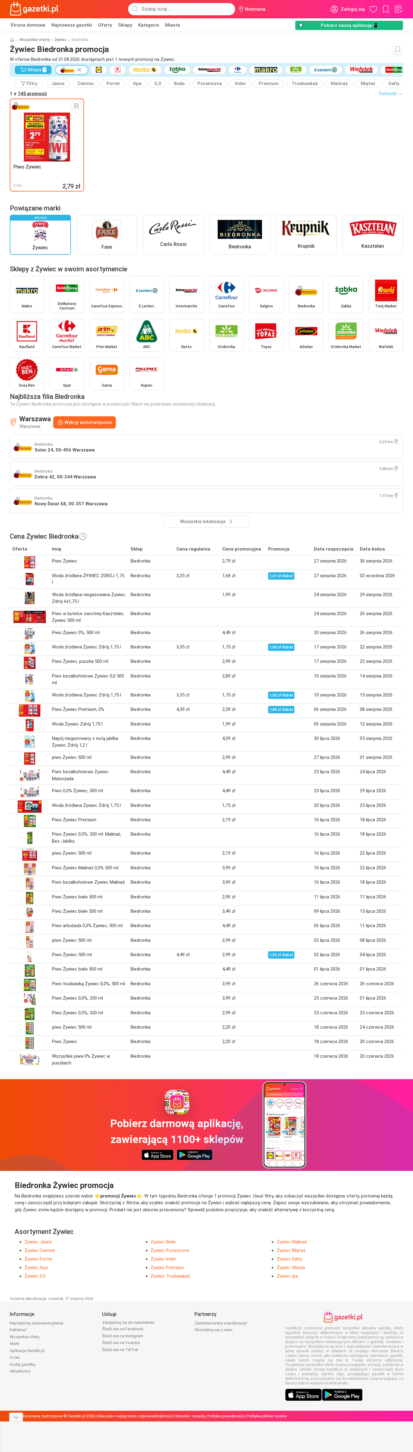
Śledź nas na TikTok (120, 1349)
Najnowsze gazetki (71, 25)
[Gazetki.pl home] (35, 9)
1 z (28, 93)
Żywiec (61, 40)
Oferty (105, 25)
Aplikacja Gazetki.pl (27, 1350)
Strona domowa (27, 25)
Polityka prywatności (226, 1416)
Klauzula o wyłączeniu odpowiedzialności (135, 1416)
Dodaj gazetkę (22, 1364)
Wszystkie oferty (35, 40)
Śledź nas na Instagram (122, 1336)
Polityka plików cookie (266, 1416)
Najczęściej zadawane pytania (36, 1323)
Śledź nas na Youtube (121, 1342)
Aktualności (20, 1371)
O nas (15, 1357)
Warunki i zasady (190, 1416)
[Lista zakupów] (398, 9)
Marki (15, 1343)
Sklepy (125, 25)
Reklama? (18, 1330)
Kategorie (148, 25)
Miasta (172, 25)
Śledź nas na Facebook (122, 1329)
